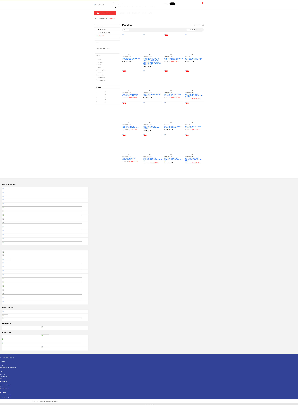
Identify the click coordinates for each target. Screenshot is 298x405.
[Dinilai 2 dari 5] (101, 99)
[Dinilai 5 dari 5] (101, 91)
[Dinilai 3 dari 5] (101, 96)
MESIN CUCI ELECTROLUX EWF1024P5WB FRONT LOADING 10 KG (152, 159)
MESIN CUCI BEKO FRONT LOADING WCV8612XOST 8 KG (130, 126)
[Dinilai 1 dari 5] (101, 102)
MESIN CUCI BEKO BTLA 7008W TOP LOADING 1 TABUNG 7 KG (193, 59)
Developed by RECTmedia (149, 404)
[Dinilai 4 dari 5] (101, 94)
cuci (146, 7)
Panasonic (101, 80)
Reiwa (100, 62)
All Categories (101, 29)
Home (95, 18)
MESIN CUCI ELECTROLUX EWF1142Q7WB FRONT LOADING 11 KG (173, 159)
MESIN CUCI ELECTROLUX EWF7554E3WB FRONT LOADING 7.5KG (193, 159)
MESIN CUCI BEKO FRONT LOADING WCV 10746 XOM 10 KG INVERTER (194, 95)
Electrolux (101, 77)
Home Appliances (103, 18)
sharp (142, 7)
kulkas (136, 7)
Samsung (101, 70)
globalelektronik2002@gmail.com (8, 367)
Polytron (101, 75)
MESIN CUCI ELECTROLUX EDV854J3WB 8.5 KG (128, 158)
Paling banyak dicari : (118, 7)
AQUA (100, 59)
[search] (172, 3)
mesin (131, 7)
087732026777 (3, 363)
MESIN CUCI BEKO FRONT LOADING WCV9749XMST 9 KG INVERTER (151, 127)
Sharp (100, 72)
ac (127, 7)
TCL (99, 65)
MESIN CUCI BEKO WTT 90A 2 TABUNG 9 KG (193, 126)
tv (124, 7)
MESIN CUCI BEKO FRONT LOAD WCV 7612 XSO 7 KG (172, 94)
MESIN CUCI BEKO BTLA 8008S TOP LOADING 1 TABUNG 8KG (130, 94)
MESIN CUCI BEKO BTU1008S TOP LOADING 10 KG (152, 94)
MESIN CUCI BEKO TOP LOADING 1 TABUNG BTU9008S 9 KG (173, 126)
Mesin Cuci (100, 36)
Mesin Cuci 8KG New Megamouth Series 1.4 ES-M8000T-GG (173, 59)
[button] (202, 4)
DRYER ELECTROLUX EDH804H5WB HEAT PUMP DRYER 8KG (131, 59)
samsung (152, 7)
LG (99, 67)
